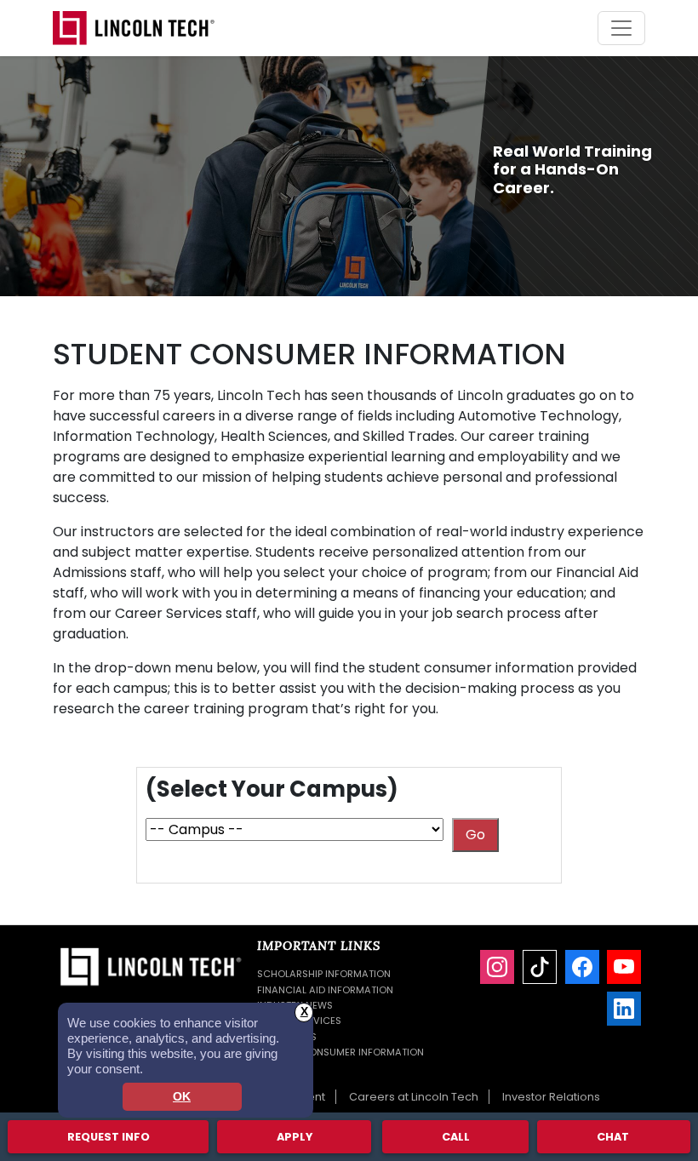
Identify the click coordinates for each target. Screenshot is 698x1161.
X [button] (304, 1011)
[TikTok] (540, 967)
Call (456, 1137)
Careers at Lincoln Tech (413, 1097)
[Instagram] (497, 967)
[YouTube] (624, 967)
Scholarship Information (324, 974)
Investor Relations (551, 1097)
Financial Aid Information (325, 990)
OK (182, 1096)
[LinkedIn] (624, 1009)
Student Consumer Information (340, 1052)
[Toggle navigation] (621, 28)
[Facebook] (582, 967)
